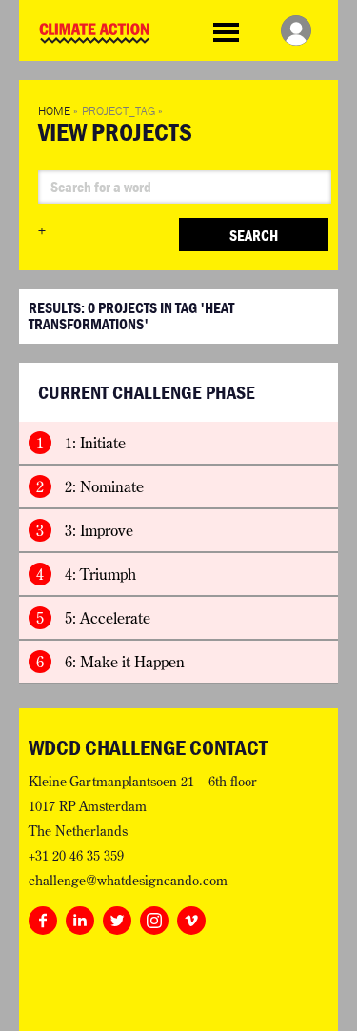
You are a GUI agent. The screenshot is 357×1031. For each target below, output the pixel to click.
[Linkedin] (80, 916)
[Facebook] (42, 916)
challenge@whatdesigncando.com (128, 880)
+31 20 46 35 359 (76, 855)
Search (253, 235)
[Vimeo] (191, 916)
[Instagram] (154, 916)
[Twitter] (117, 916)
